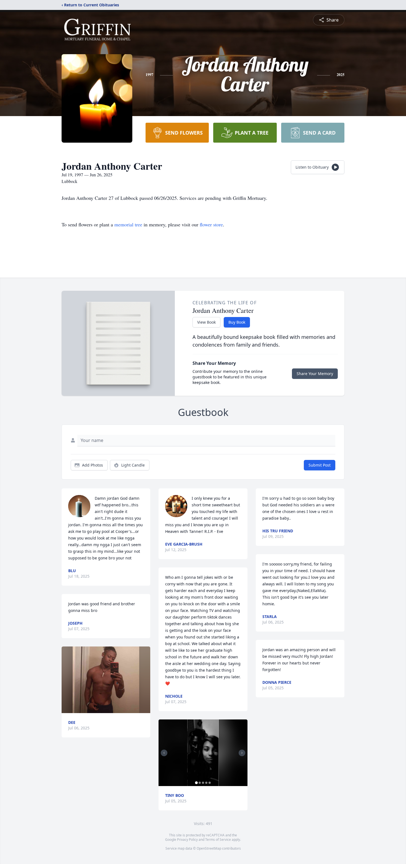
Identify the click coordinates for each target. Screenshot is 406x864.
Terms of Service (218, 839)
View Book (206, 322)
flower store (211, 224)
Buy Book (236, 322)
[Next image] (242, 753)
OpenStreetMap (209, 848)
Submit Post (320, 465)
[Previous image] (164, 753)
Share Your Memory (315, 373)
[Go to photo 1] (196, 782)
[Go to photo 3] (203, 783)
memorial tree (128, 224)
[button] (106, 679)
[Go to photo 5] (210, 783)
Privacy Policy (187, 839)
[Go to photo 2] (200, 783)
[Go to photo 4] (206, 783)
